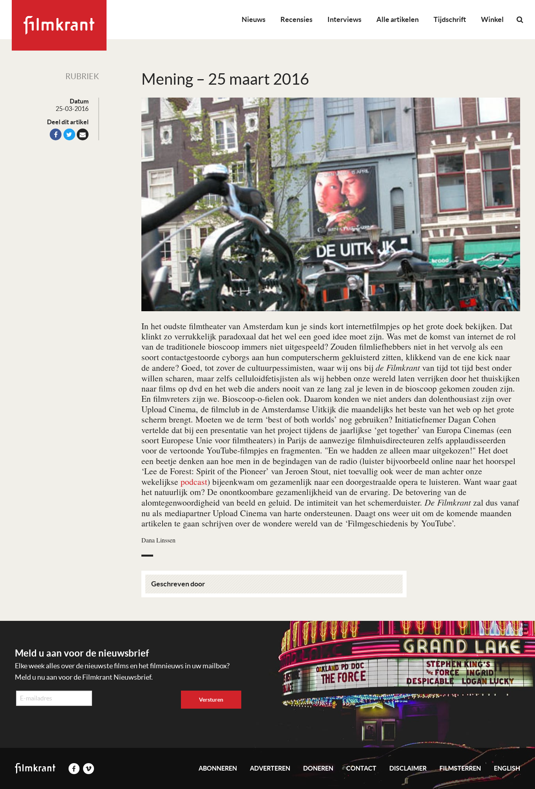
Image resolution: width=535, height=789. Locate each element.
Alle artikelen (397, 19)
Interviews (344, 19)
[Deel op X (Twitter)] (69, 134)
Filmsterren (460, 768)
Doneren (318, 768)
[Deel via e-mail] (83, 134)
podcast (194, 481)
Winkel (492, 19)
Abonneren (218, 768)
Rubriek (82, 76)
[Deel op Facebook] (55, 134)
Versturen (211, 699)
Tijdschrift (450, 19)
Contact (361, 768)
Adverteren (270, 768)
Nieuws (254, 19)
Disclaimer (408, 768)
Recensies (296, 19)
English (507, 768)
